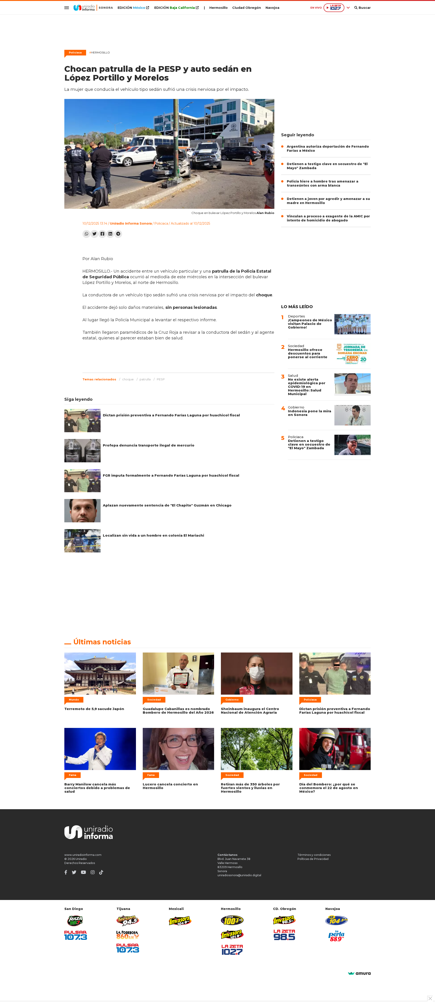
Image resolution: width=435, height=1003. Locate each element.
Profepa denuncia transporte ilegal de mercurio (148, 445)
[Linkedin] (110, 234)
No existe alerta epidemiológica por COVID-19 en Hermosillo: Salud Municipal (306, 386)
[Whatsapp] (86, 234)
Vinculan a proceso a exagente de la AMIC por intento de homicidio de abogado (328, 218)
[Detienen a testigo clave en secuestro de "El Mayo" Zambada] (352, 445)
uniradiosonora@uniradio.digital (239, 875)
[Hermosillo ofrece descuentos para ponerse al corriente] (352, 354)
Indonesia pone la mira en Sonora (309, 413)
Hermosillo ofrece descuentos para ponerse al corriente (307, 353)
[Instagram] (93, 872)
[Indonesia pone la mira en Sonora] (352, 415)
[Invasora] (75, 920)
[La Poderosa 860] (127, 935)
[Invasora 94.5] (127, 920)
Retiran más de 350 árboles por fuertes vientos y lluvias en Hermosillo (250, 788)
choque (128, 379)
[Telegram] (118, 234)
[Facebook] (102, 234)
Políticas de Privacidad (313, 859)
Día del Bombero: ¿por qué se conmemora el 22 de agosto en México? (328, 788)
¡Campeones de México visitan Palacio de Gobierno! (310, 323)
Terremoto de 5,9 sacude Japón (94, 709)
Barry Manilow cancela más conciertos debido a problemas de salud (97, 788)
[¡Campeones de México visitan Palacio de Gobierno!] (352, 324)
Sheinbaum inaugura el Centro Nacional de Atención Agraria (250, 711)
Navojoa (272, 8)
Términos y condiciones (314, 855)
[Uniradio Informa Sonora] (93, 8)
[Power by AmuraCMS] (359, 974)
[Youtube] (83, 872)
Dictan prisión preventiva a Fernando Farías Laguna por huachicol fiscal (171, 415)
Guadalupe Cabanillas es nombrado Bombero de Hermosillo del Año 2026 (178, 711)
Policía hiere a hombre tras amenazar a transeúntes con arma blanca (322, 183)
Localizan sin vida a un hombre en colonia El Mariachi (153, 535)
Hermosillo (218, 8)
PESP (161, 379)
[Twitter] (94, 234)
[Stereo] (232, 920)
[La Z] (232, 950)
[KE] (336, 920)
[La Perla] (336, 936)
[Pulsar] (75, 935)
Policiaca (75, 52)
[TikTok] (101, 872)
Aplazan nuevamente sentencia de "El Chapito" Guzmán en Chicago (167, 505)
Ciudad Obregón (246, 8)
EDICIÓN (131, 8)
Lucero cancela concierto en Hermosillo (170, 786)
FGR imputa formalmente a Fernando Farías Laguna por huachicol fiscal (171, 475)
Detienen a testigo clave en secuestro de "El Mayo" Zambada (309, 444)
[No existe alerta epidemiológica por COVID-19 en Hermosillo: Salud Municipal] (352, 384)
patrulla (145, 379)
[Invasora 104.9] (180, 920)
